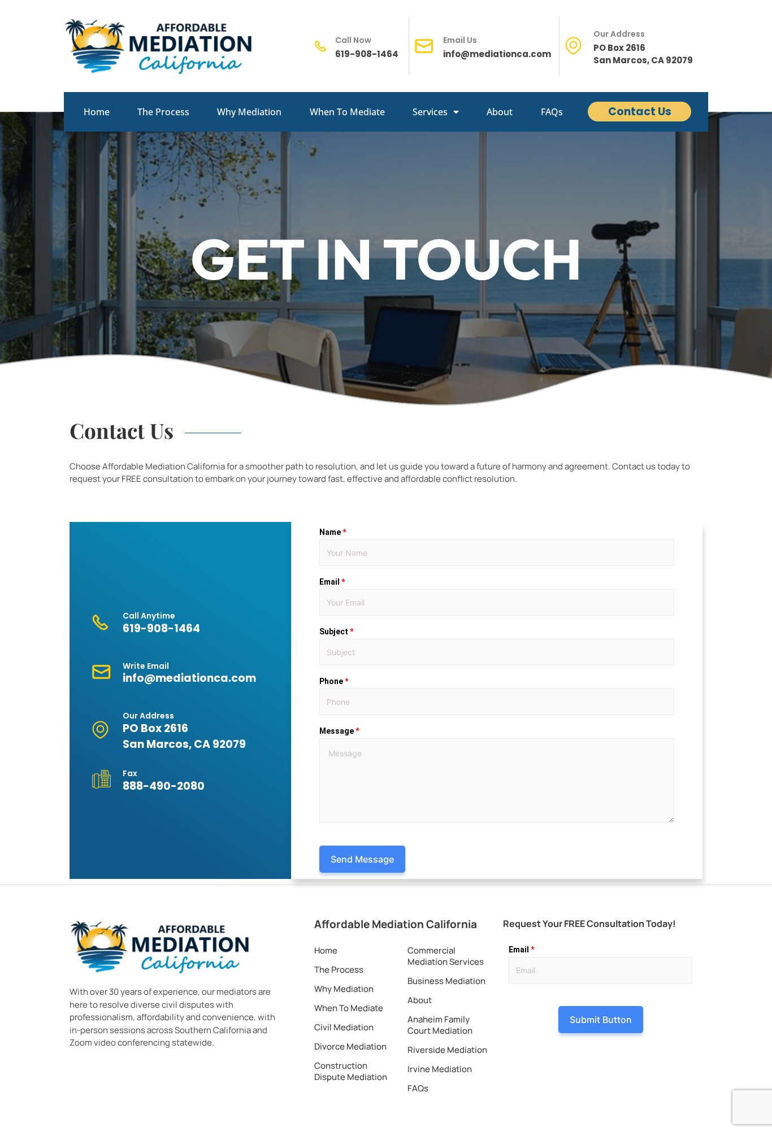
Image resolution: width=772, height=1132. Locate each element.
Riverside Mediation (447, 1050)
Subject (336, 631)
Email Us (460, 40)
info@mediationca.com (497, 54)
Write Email (146, 666)
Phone (333, 681)
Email (332, 581)
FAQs (552, 112)
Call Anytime (149, 615)
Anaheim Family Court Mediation (439, 1025)
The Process (163, 112)
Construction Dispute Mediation (350, 1071)
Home (97, 112)
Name (332, 532)
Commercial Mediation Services (445, 956)
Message (339, 730)
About (500, 112)
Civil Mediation (344, 1027)
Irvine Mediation (439, 1069)
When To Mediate (347, 112)
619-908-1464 (366, 54)
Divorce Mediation (350, 1046)
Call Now (353, 40)
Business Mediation (446, 981)
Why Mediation (249, 112)
